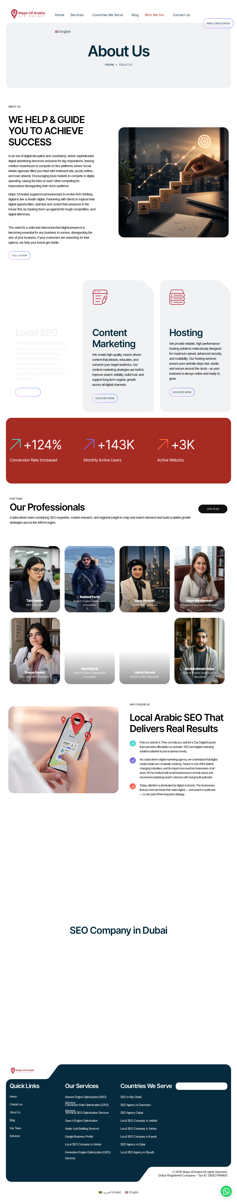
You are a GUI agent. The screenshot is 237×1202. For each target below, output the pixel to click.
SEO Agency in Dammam (135, 1105)
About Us (15, 1112)
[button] (226, 1191)
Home (59, 15)
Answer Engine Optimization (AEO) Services (85, 1098)
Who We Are (154, 15)
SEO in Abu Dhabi (130, 1097)
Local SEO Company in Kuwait (138, 1136)
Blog (135, 15)
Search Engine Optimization (81, 1120)
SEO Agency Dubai (131, 1112)
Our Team (15, 1128)
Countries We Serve (107, 15)
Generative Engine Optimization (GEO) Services (88, 1154)
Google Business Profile (79, 1136)
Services (77, 15)
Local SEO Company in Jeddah (138, 1120)
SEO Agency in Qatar (133, 1144)
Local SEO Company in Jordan (83, 1144)
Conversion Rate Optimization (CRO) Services (87, 1106)
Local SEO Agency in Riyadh (137, 1152)
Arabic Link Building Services (82, 1128)
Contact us (181, 15)
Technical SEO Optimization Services (87, 1112)
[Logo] (28, 14)
